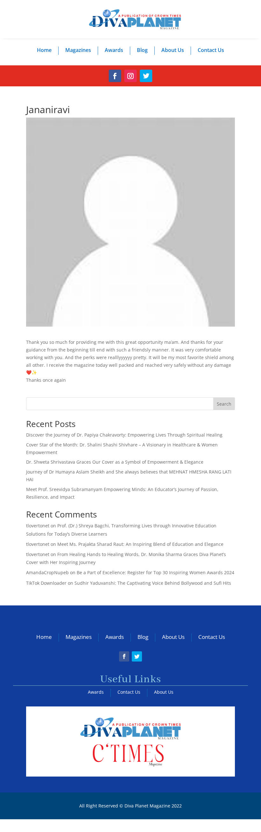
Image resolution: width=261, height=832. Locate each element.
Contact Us (211, 50)
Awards (114, 50)
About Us (172, 50)
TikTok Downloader (46, 583)
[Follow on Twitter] (146, 76)
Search (224, 404)
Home (44, 50)
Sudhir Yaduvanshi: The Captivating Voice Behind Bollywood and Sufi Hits (152, 583)
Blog (142, 50)
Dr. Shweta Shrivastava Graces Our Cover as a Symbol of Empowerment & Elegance (114, 462)
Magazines (78, 50)
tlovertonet (37, 526)
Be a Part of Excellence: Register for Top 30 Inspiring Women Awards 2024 (155, 572)
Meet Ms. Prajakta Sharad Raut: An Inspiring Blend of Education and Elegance (140, 544)
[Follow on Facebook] (115, 76)
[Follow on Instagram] (130, 76)
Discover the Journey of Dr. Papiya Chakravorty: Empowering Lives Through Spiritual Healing (124, 435)
